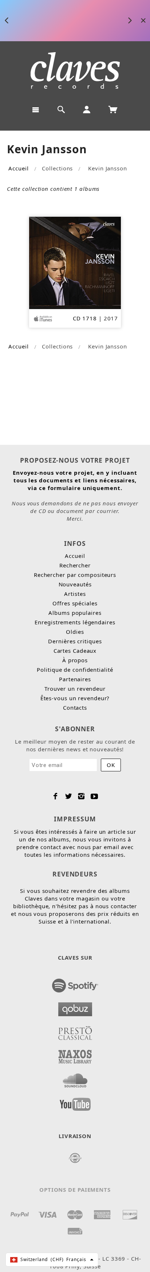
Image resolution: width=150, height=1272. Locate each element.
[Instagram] (81, 796)
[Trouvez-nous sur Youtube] (75, 1102)
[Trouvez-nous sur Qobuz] (75, 1007)
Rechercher (75, 565)
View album (113, 21)
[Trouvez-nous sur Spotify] (75, 983)
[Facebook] (55, 796)
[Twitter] (68, 796)
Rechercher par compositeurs (75, 574)
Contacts (75, 707)
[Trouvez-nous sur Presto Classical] (75, 1030)
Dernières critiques (75, 641)
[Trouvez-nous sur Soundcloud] (75, 1078)
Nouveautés (75, 584)
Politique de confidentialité (75, 669)
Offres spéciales (74, 603)
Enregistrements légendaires (75, 622)
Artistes (75, 593)
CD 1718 (85, 318)
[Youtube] (94, 796)
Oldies (75, 631)
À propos (75, 660)
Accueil (18, 168)
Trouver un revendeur (75, 688)
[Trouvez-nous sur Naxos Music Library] (75, 1054)
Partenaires (75, 679)
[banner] (75, 70)
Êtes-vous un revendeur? (75, 698)
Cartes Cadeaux (75, 650)
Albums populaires (74, 612)
